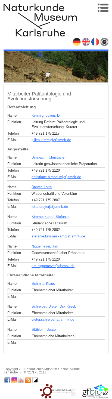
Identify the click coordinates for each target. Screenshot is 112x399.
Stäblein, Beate (44, 329)
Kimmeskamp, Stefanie (50, 217)
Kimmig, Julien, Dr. (46, 115)
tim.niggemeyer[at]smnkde (53, 266)
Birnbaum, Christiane (48, 157)
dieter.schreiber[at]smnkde (53, 319)
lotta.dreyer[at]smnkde (50, 207)
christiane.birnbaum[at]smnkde (56, 177)
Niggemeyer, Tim (45, 246)
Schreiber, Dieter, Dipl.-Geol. (54, 306)
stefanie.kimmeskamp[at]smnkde (58, 236)
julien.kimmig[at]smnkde (51, 140)
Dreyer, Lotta (42, 187)
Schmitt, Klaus (43, 284)
